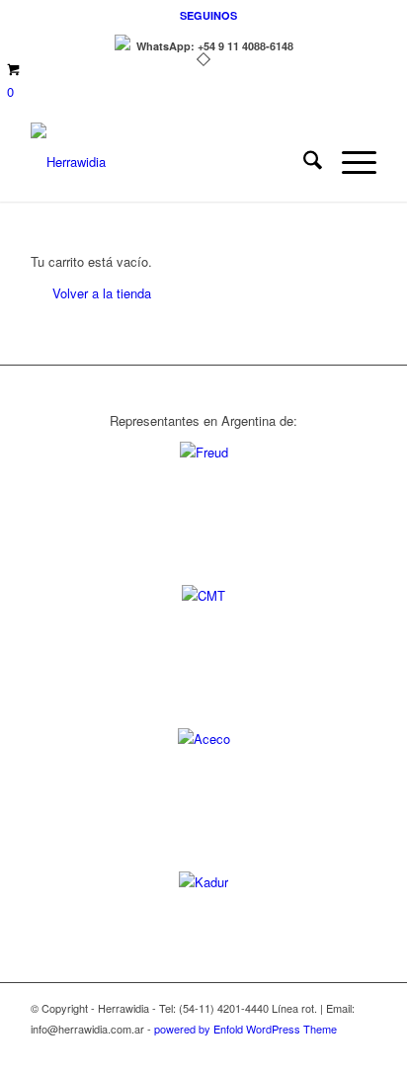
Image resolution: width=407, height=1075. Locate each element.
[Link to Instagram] (361, 1050)
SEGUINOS (208, 15)
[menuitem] (208, 15)
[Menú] (349, 162)
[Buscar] (303, 162)
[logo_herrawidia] (169, 162)
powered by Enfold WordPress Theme (245, 1028)
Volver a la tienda (101, 293)
